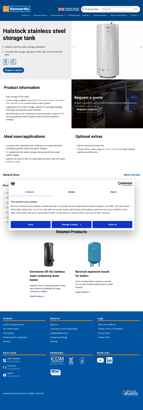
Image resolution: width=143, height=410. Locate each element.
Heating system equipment (15, 337)
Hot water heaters (11, 328)
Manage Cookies (70, 224)
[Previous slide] (74, 47)
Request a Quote (13, 70)
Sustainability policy (59, 333)
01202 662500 (91, 9)
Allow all (112, 224)
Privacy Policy (104, 333)
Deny (30, 224)
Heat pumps (8, 333)
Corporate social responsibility (64, 328)
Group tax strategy (58, 337)
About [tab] (113, 192)
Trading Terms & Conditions (110, 328)
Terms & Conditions (107, 324)
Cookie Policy (104, 337)
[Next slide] (141, 47)
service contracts (112, 149)
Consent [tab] (29, 192)
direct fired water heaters (43, 100)
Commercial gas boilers (13, 324)
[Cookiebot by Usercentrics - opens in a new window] (120, 184)
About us (54, 324)
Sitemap (54, 341)
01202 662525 (13, 376)
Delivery (6, 341)
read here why (12, 161)
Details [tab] (71, 192)
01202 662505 (13, 369)
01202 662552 (13, 361)
